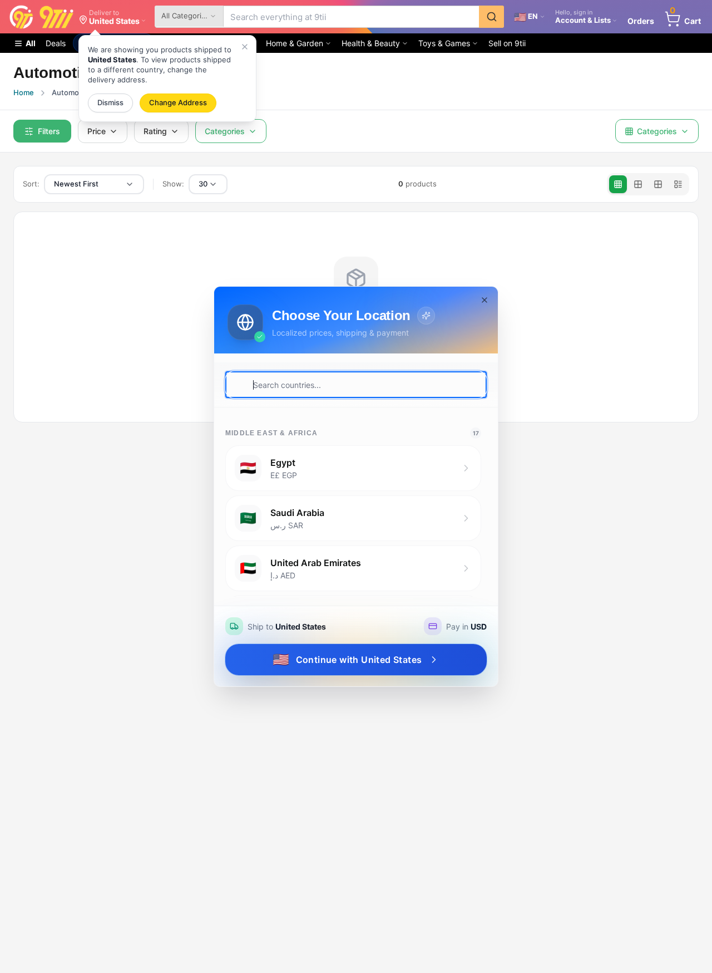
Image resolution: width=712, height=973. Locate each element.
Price (96, 131)
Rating (155, 131)
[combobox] (94, 184)
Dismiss (110, 102)
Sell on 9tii (507, 43)
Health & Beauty (371, 43)
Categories (225, 131)
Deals (56, 43)
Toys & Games (444, 43)
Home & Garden (294, 43)
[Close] (244, 46)
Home (23, 92)
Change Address (178, 102)
